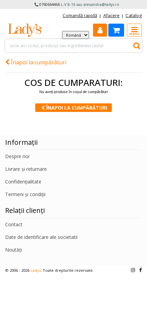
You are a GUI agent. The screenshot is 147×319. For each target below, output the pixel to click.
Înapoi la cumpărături (38, 62)
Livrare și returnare (26, 169)
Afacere (111, 15)
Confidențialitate (23, 181)
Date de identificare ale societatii (41, 237)
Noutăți (13, 249)
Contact (14, 224)
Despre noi (17, 156)
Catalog (133, 15)
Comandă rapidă (80, 15)
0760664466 (49, 4)
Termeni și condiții (25, 194)
